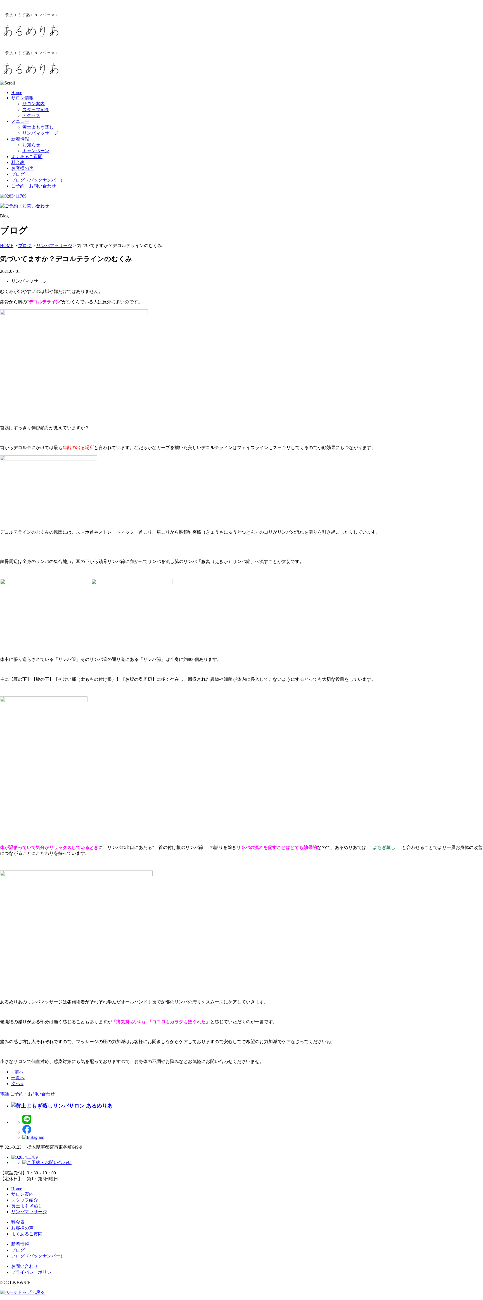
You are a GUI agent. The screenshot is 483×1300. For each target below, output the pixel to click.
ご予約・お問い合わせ (33, 186)
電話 (4, 1094)
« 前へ (17, 1071)
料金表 (18, 162)
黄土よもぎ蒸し (38, 127)
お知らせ (31, 144)
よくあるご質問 (26, 156)
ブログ (18, 174)
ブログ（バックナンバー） (38, 180)
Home (16, 92)
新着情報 (20, 139)
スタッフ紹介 (35, 109)
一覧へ (18, 1077)
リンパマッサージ (40, 133)
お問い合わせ (24, 1266)
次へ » (17, 1083)
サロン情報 (22, 97)
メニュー (20, 121)
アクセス (31, 115)
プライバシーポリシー (33, 1272)
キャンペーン (35, 150)
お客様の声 (22, 168)
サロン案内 (33, 103)
